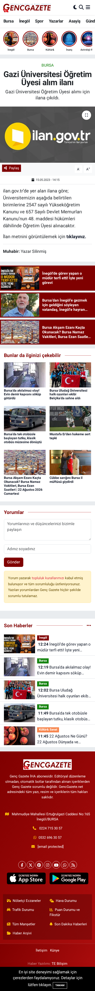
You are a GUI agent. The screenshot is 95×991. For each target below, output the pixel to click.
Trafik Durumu (23, 910)
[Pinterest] (39, 865)
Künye (54, 950)
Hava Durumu (66, 901)
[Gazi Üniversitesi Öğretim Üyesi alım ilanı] (47, 134)
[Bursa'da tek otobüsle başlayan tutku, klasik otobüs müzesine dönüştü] (25, 418)
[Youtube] (56, 865)
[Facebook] (22, 865)
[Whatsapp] (64, 865)
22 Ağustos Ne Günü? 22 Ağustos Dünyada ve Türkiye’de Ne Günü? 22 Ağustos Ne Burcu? (62, 739)
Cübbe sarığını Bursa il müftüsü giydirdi (66, 480)
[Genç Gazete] (27, 7)
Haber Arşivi (22, 933)
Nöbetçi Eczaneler (27, 901)
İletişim (41, 950)
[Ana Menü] (88, 7)
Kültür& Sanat (48, 729)
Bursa (8, 21)
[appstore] (26, 879)
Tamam (60, 985)
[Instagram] (47, 865)
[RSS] (73, 865)
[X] (30, 865)
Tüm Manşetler (23, 924)
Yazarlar (56, 21)
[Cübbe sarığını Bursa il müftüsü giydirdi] (70, 462)
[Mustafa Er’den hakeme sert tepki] (70, 418)
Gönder (13, 562)
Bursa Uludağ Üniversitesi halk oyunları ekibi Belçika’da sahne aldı (68, 394)
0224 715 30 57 (50, 828)
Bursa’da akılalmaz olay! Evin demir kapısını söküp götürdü (22, 394)
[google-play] (68, 879)
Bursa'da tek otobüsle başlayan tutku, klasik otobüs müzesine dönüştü (23, 438)
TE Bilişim (59, 964)
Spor (39, 21)
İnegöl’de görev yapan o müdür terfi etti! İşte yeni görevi (64, 647)
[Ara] (81, 7)
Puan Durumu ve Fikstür (65, 912)
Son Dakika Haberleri (70, 924)
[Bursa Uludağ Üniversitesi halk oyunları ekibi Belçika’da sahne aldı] (70, 374)
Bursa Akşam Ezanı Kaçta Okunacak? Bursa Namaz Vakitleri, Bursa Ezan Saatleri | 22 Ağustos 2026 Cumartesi (23, 485)
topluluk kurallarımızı (48, 578)
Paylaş (14, 168)
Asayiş (74, 21)
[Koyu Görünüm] (75, 7)
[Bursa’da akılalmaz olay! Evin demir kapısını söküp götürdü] (25, 374)
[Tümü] (89, 625)
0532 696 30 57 (50, 837)
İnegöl (24, 21)
